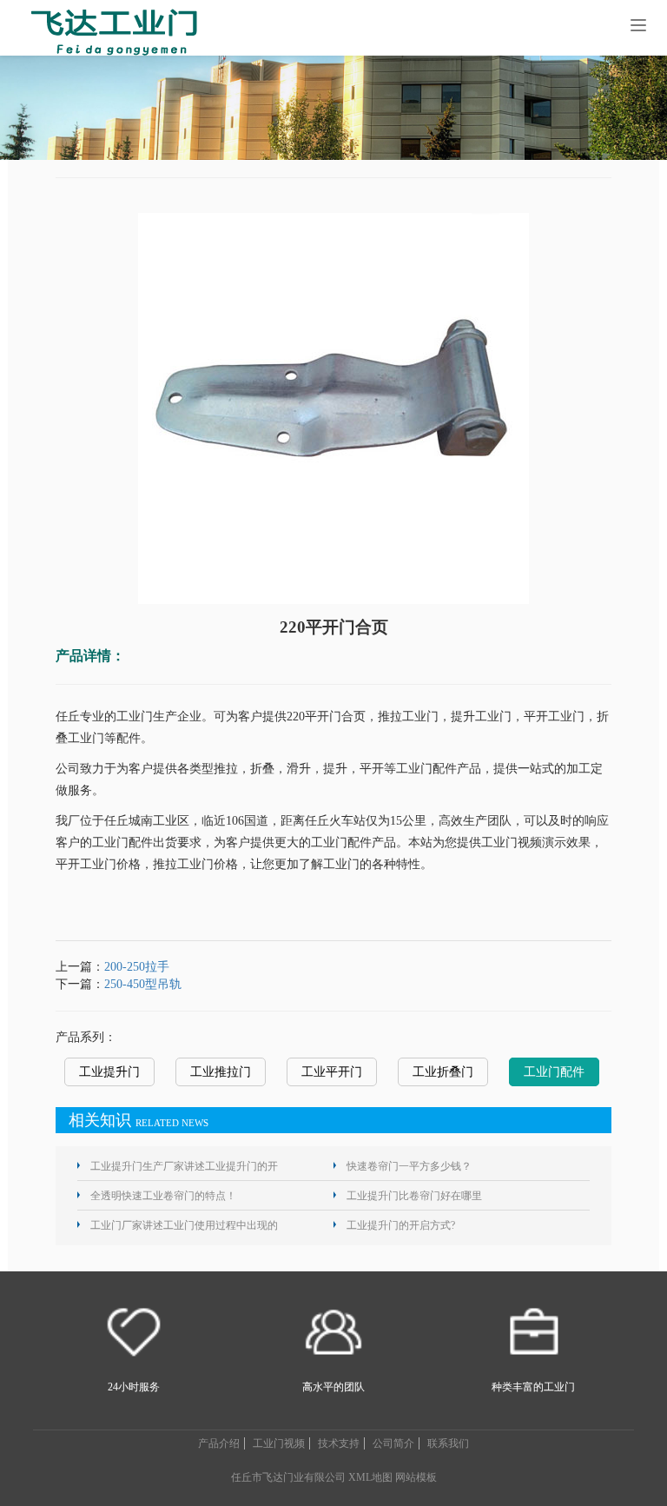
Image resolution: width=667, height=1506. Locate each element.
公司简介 (393, 1443)
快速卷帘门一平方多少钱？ (409, 1166)
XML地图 (370, 1477)
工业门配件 (554, 1071)
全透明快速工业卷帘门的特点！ (163, 1196)
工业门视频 (279, 1443)
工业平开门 (331, 1071)
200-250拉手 (136, 966)
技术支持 (339, 1443)
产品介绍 (219, 1443)
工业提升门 (109, 1071)
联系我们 (448, 1443)
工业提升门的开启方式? (401, 1225)
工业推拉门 (220, 1071)
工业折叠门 (443, 1071)
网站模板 (416, 1477)
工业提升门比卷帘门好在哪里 (414, 1196)
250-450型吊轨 (143, 984)
